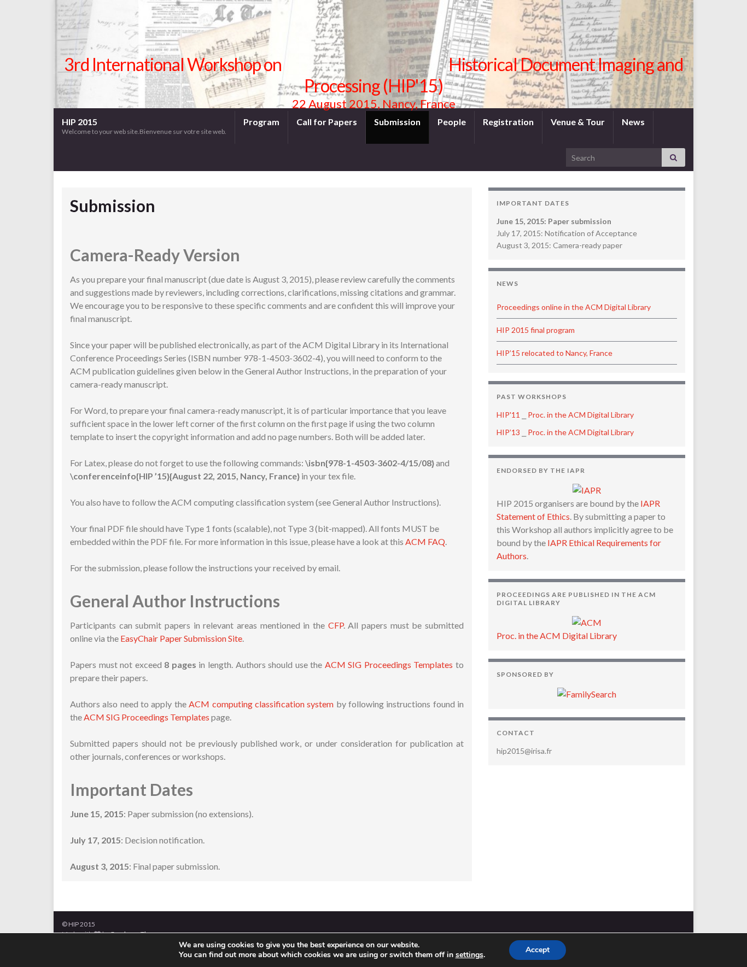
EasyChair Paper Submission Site (181, 638)
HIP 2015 (144, 126)
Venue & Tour (578, 121)
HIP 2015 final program (536, 330)
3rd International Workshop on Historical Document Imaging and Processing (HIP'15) (373, 75)
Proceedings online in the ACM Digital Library (574, 307)
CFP (335, 625)
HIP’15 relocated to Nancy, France (554, 353)
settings (469, 955)
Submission (397, 121)
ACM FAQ (425, 541)
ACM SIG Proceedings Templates (389, 664)
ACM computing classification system (261, 704)
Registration (508, 121)
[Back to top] (722, 942)
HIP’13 (508, 432)
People (451, 121)
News (633, 121)
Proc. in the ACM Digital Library (581, 414)
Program (261, 121)
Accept (538, 950)
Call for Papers (326, 121)
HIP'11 (508, 414)
